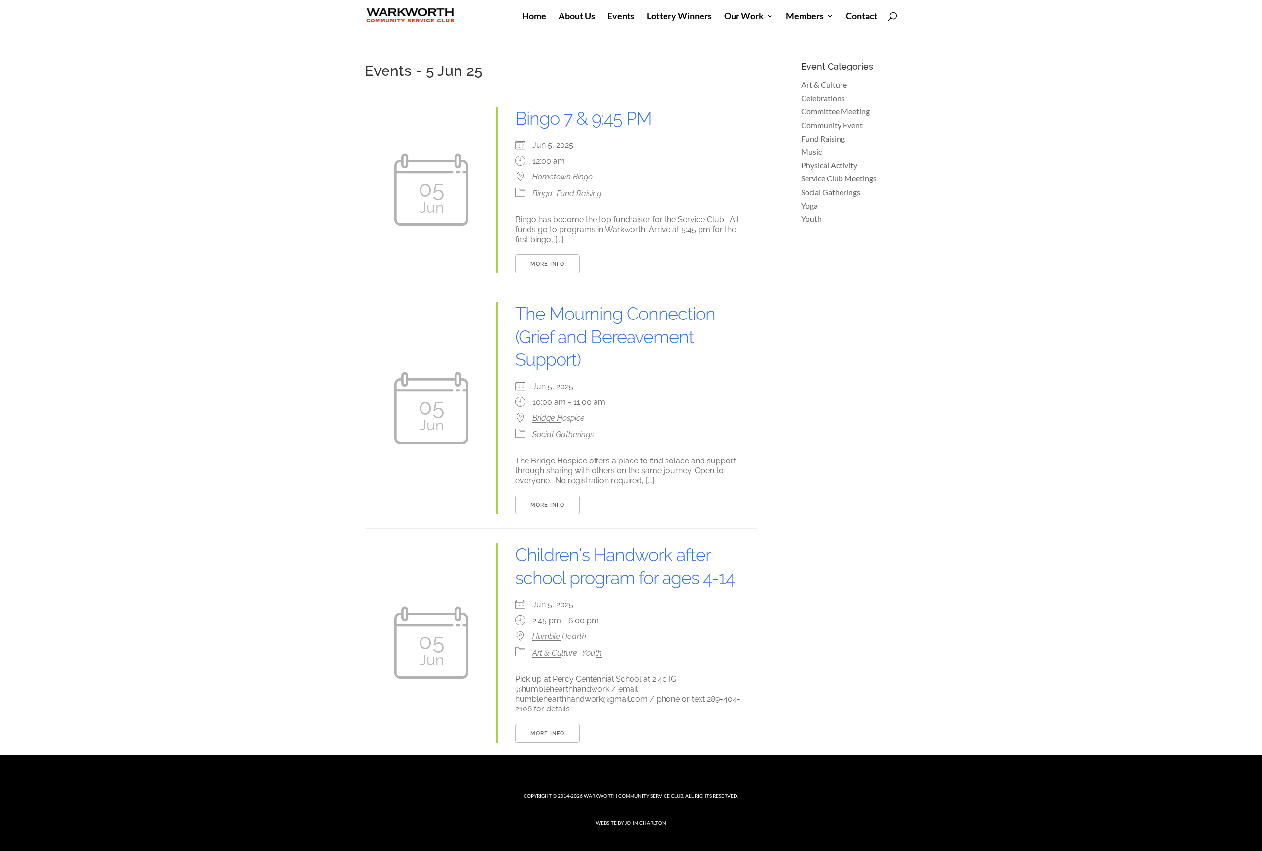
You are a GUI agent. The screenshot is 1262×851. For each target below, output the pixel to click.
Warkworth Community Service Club (633, 796)
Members (805, 16)
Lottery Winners (679, 16)
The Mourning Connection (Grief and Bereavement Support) (615, 336)
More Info (547, 264)
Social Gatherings (563, 434)
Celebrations (823, 98)
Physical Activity (829, 165)
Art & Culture (554, 653)
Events (620, 16)
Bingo (542, 193)
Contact (861, 16)
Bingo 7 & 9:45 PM (583, 118)
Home (534, 16)
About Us (577, 16)
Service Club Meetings (838, 178)
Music (811, 151)
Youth (592, 653)
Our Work (744, 16)
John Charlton (645, 823)
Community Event (832, 125)
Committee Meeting (835, 111)
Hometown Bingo (562, 176)
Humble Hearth (559, 636)
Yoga (809, 205)
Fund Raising (579, 193)
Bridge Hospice (558, 418)
